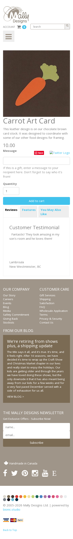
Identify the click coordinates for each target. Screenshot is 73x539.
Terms (44, 314)
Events (7, 303)
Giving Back (10, 318)
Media (7, 311)
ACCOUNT (9, 27)
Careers (8, 299)
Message (10, 151)
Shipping (45, 299)
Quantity (10, 184)
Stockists (8, 322)
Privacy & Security (51, 318)
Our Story (9, 295)
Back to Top (10, 530)
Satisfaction (47, 303)
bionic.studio (11, 509)
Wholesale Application (54, 311)
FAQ (42, 307)
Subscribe (36, 443)
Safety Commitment (16, 314)
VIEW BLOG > (15, 396)
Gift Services (47, 295)
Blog (6, 307)
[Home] (17, 15)
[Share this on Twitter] (60, 152)
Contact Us (46, 322)
